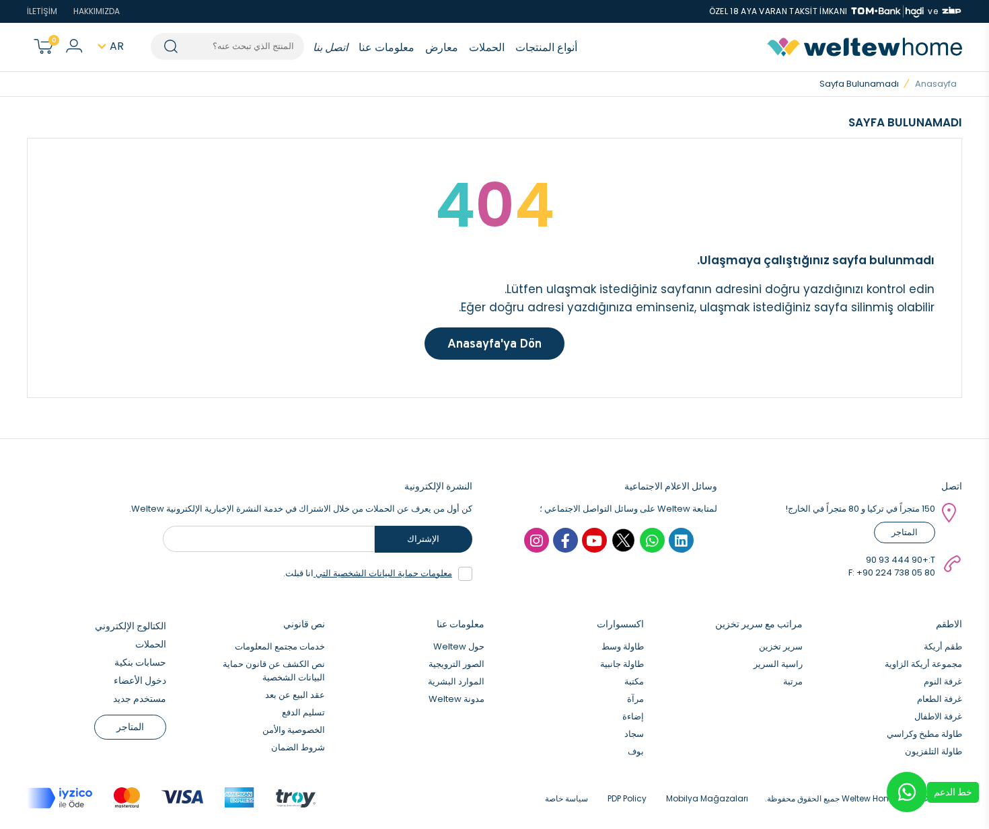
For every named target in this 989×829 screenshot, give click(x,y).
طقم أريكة (943, 646)
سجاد (634, 733)
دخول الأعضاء (140, 680)
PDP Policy (627, 798)
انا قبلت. (367, 573)
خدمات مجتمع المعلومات (280, 646)
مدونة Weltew (456, 699)
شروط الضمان (298, 747)
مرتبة (793, 681)
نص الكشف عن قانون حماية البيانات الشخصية (274, 671)
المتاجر (904, 532)
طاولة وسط (622, 646)
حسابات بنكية (140, 662)
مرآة (635, 699)
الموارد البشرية (456, 681)
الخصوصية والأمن (293, 729)
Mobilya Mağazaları (707, 798)
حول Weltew (458, 646)
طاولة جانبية (622, 664)
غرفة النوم (943, 681)
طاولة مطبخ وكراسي (924, 733)
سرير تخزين (781, 646)
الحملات (487, 47)
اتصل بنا (330, 47)
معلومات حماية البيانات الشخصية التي (383, 573)
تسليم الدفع (303, 712)
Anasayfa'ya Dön (494, 343)
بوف (636, 751)
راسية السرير (778, 664)
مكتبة (634, 681)
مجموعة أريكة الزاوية (923, 664)
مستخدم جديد (139, 698)
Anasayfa (936, 83)
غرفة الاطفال (938, 716)
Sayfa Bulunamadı (859, 83)
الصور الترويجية (456, 664)
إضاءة (633, 716)
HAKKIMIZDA (96, 11)
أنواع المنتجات (546, 47)
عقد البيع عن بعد (295, 694)
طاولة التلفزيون (933, 751)
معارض (441, 47)
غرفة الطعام (939, 699)
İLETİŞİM (42, 11)
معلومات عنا (386, 47)
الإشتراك (423, 538)
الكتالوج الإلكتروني (130, 626)
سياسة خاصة (566, 798)
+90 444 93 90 (897, 559)
